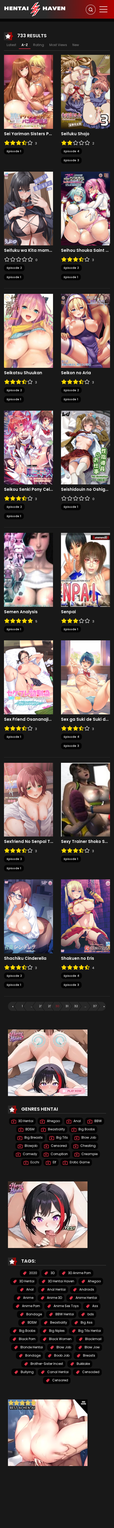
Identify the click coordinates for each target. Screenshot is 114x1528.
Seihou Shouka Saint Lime (85, 250)
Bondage (32, 1355)
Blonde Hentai (31, 1347)
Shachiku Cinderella (25, 958)
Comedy (29, 1154)
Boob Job (61, 1355)
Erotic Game (79, 1162)
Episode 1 (14, 151)
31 (66, 1006)
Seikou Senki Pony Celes (28, 489)
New (75, 45)
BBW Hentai (64, 1314)
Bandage (33, 1314)
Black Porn (27, 1339)
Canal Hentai (57, 1372)
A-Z (24, 45)
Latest (11, 45)
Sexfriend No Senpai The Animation (28, 841)
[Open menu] (103, 9)
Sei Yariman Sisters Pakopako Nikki (28, 133)
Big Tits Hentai (89, 1330)
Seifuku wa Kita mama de (28, 250)
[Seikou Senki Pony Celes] (28, 447)
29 (50, 1006)
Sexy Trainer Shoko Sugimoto (85, 841)
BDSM (29, 1129)
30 (57, 1006)
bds (90, 1314)
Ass (94, 1306)
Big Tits (61, 1137)
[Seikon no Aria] (85, 330)
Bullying (27, 1372)
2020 (32, 1273)
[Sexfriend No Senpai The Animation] (28, 799)
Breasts (88, 1355)
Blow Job (88, 1137)
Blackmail (93, 1339)
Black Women (60, 1339)
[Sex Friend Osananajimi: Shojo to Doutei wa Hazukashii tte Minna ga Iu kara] (28, 677)
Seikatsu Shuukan (23, 372)
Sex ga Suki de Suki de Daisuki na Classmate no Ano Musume (85, 719)
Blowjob (30, 1145)
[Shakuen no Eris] (85, 916)
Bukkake (83, 1363)
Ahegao (53, 1121)
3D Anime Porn (79, 1273)
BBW (98, 1121)
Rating (38, 45)
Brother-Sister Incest (46, 1363)
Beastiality (56, 1129)
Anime (27, 1297)
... (31, 1006)
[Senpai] (85, 569)
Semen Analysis (21, 611)
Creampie (89, 1154)
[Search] (91, 10)
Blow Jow (92, 1347)
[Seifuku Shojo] (85, 91)
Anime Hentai (86, 1297)
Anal (77, 1121)
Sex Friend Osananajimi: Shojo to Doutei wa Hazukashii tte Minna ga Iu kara (28, 719)
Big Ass (86, 1322)
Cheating (88, 1145)
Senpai (68, 611)
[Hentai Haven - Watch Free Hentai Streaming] (34, 9)
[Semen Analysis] (28, 569)
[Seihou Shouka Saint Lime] (85, 208)
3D (52, 1273)
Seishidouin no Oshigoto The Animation (85, 489)
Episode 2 (14, 268)
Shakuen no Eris (77, 958)
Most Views (58, 45)
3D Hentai (25, 1121)
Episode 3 (71, 160)
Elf (54, 1162)
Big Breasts (33, 1137)
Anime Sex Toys (66, 1306)
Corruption (59, 1154)
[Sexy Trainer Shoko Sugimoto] (85, 799)
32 (76, 1006)
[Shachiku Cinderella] (28, 916)
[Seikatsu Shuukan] (28, 330)
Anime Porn (30, 1306)
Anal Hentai (56, 1289)
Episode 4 (71, 151)
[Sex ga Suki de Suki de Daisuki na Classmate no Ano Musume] (85, 677)
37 (95, 1006)
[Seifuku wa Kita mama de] (28, 208)
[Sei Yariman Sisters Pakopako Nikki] (28, 91)
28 (41, 1006)
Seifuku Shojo (75, 133)
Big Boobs (86, 1129)
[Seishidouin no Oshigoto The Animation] (85, 447)
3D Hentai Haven (60, 1281)
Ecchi (34, 1162)
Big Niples (56, 1330)
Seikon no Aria (76, 372)
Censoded (90, 1372)
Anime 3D (54, 1297)
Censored (58, 1145)
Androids (86, 1289)
